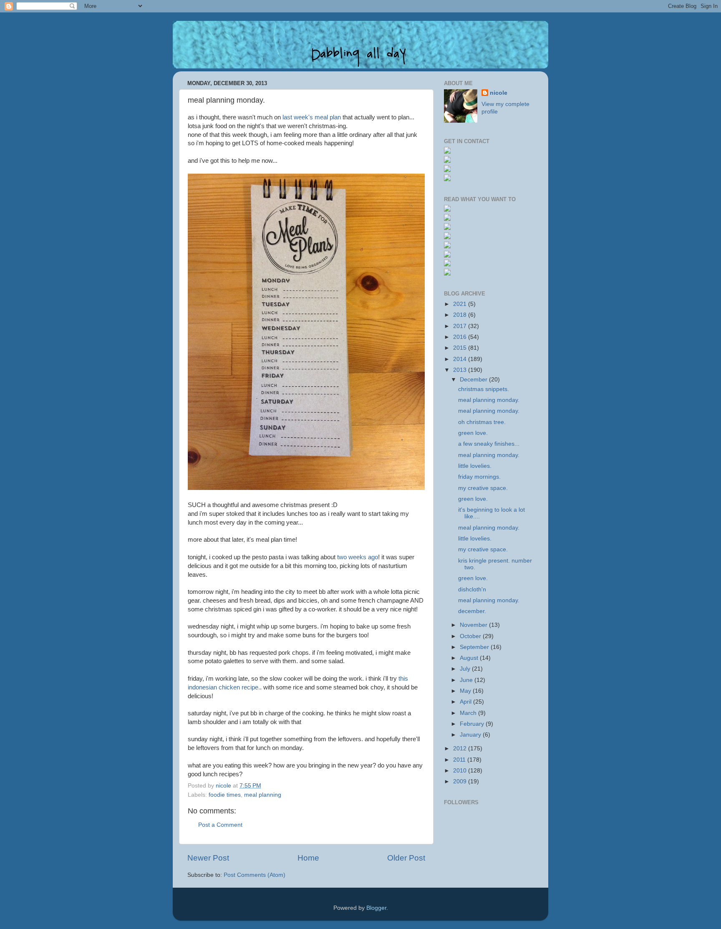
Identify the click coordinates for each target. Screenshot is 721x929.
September (475, 647)
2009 (460, 781)
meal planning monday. (488, 400)
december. (472, 611)
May (466, 691)
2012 (460, 748)
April (466, 702)
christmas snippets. (483, 389)
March (469, 713)
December (474, 379)
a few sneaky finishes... (488, 444)
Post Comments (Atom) (254, 875)
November (474, 625)
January (471, 735)
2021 (460, 304)
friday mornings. (479, 477)
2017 (460, 326)
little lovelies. (475, 466)
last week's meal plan (311, 117)
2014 (460, 359)
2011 (460, 760)
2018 (460, 315)
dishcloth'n (472, 589)
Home (308, 857)
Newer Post (208, 857)
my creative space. (483, 488)
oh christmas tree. (482, 422)
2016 (460, 337)
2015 (460, 348)
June (467, 680)
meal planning (262, 795)
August (470, 658)
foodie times (225, 795)
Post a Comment (220, 825)
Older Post (406, 857)
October (471, 636)
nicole (498, 93)
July (466, 669)
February (473, 724)
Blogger (376, 908)
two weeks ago (357, 557)
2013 (460, 370)
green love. (473, 433)
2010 (460, 770)
